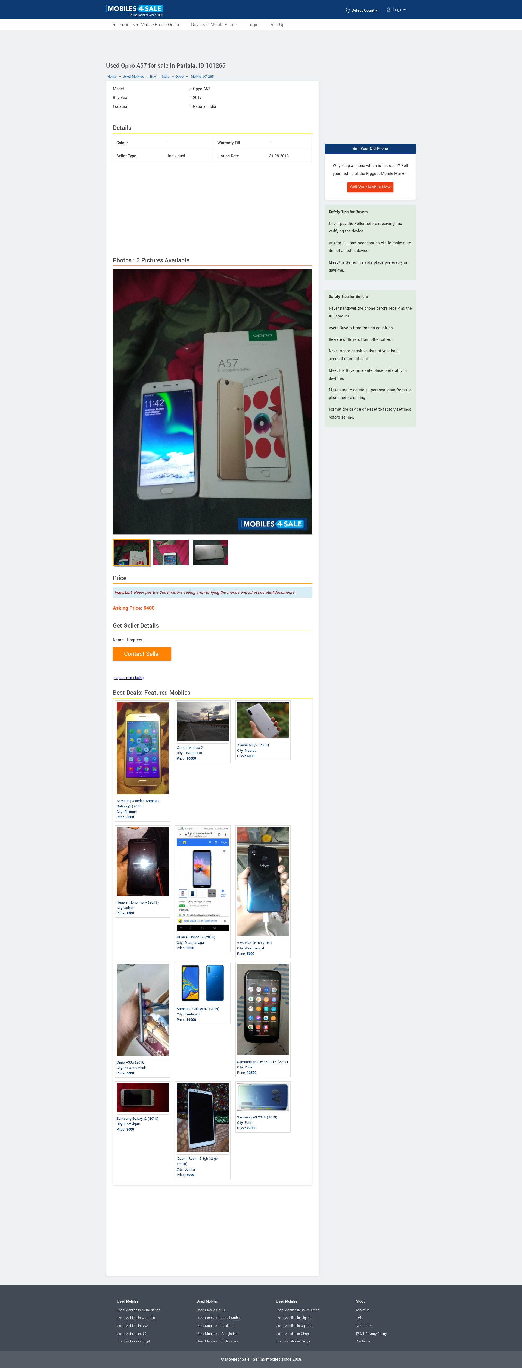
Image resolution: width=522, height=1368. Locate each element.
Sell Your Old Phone (370, 149)
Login (397, 9)
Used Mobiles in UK (131, 1333)
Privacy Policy (376, 1333)
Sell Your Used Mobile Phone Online (145, 24)
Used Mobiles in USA (132, 1325)
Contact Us (364, 1325)
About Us (362, 1310)
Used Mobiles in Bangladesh (218, 1333)
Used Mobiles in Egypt (133, 1341)
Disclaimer (364, 1341)
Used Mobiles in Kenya (293, 1341)
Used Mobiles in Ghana (293, 1333)
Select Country (364, 10)
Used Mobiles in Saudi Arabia (219, 1318)
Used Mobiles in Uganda (294, 1325)
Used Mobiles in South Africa (297, 1310)
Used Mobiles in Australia (136, 1318)
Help (359, 1318)
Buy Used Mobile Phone (214, 24)
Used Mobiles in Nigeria (294, 1318)
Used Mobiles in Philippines (217, 1341)
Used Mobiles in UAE (212, 1310)
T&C (359, 1333)
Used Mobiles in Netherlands (138, 1310)
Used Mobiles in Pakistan (215, 1325)
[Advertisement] (261, 45)
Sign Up (277, 24)
